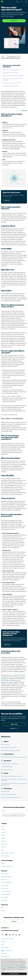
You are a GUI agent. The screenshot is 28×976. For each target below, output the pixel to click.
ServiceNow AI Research (6, 876)
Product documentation (6, 891)
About (2, 826)
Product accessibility (5, 894)
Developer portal (4, 888)
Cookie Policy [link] (10, 966)
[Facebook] (13, 934)
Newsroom (3, 847)
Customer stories (4, 873)
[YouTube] (6, 934)
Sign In (2, 907)
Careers (3, 829)
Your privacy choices (8, 950)
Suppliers (3, 838)
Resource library (4, 897)
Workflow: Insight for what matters (8, 853)
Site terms (3, 941)
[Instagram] (16, 934)
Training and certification (6, 882)
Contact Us (14, 921)
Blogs (2, 850)
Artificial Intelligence (5, 856)
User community (4, 885)
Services (3, 863)
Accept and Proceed (14, 973)
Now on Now (4, 879)
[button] (17, 1)
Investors (3, 841)
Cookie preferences (5, 956)
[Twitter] (2, 934)
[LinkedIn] (9, 934)
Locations (3, 832)
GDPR (2, 944)
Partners (3, 835)
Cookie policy (4, 953)
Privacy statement (5, 947)
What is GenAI (4, 900)
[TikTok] (19, 934)
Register (3, 910)
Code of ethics (4, 844)
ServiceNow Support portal (7, 866)
